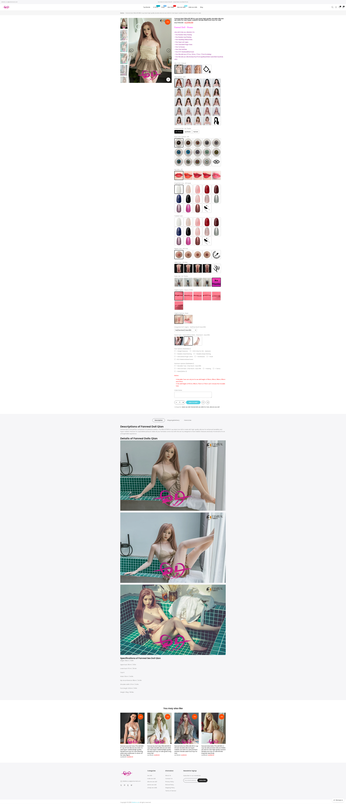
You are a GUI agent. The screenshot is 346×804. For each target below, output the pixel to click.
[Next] (168, 50)
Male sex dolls (193, 7)
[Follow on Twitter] (121, 785)
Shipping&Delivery (173, 420)
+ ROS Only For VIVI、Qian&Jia (201, 351)
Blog (201, 7)
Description (159, 420)
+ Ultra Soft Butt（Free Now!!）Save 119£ (188, 368)
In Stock (156, 7)
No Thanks (179, 132)
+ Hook (211, 357)
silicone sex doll (214, 407)
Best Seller (171, 7)
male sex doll (151, 778)
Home (122, 13)
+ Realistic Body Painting (203, 354)
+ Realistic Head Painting (184, 354)
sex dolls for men (203, 407)
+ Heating (208, 368)
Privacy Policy (169, 782)
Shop (163, 7)
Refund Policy (169, 785)
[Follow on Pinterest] (124, 785)
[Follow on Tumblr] (128, 785)
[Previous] (131, 50)
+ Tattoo (217, 368)
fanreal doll (194, 407)
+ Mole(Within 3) (181, 371)
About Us (168, 775)
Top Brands (146, 7)
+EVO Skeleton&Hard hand (184, 359)
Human (195, 132)
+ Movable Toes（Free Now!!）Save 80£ (188, 366)
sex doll (149, 775)
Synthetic (188, 132)
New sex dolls (182, 7)
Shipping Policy (170, 788)
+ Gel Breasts (201, 357)
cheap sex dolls (152, 788)
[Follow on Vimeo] (131, 785)
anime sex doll (151, 785)
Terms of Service (170, 791)
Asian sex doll (186, 407)
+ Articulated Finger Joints (184, 357)
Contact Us (168, 778)
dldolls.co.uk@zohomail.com (9, 2)
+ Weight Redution (182, 351)
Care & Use (187, 420)
